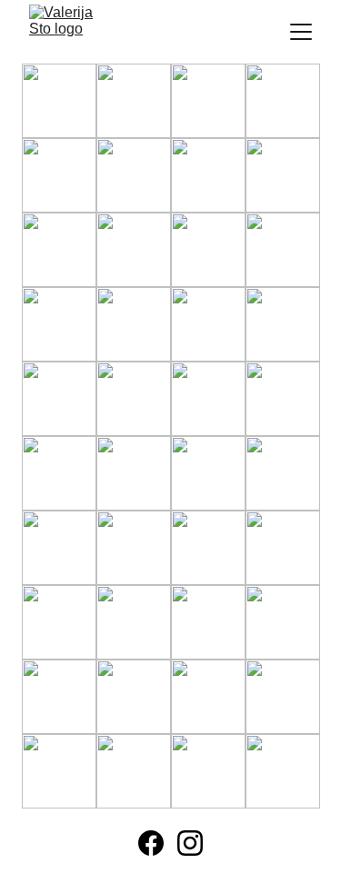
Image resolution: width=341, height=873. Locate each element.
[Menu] (301, 32)
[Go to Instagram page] (190, 843)
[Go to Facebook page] (151, 843)
